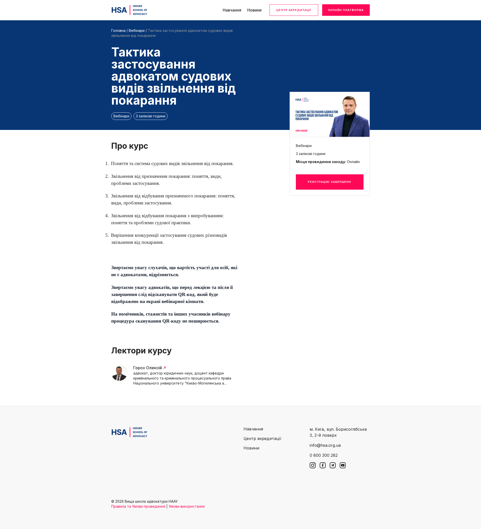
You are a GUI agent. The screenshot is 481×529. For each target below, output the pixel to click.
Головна (118, 30)
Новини (254, 10)
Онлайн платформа (346, 10)
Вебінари (137, 30)
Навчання (232, 10)
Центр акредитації (293, 10)
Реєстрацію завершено (329, 182)
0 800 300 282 (324, 455)
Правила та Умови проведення (138, 506)
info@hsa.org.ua (325, 445)
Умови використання (187, 506)
